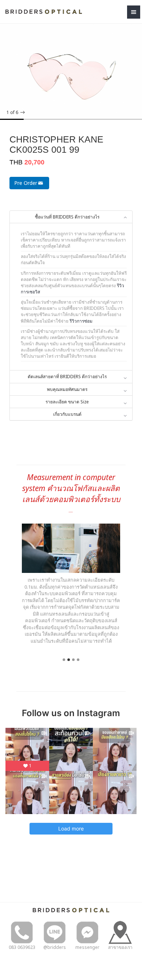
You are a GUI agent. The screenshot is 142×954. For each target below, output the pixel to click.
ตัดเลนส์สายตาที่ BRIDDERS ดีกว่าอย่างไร (67, 376)
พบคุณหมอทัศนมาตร (67, 389)
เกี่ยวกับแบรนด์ (67, 414)
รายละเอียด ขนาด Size (67, 401)
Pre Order (25, 182)
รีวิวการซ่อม (81, 321)
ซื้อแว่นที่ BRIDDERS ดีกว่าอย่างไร (67, 216)
